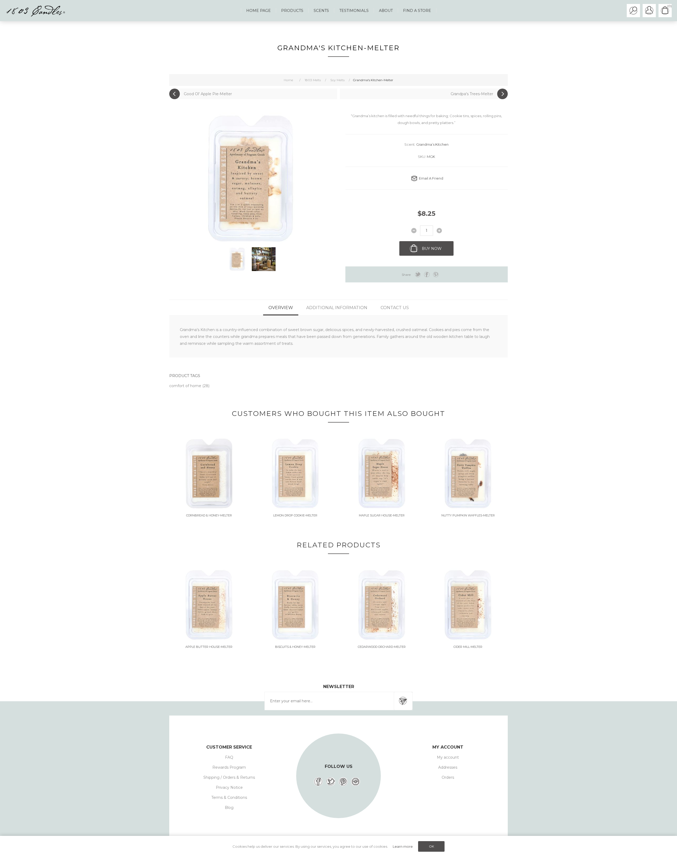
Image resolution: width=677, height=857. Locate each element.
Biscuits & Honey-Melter (295, 647)
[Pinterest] (343, 781)
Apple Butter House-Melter (208, 647)
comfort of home (185, 385)
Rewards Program (229, 767)
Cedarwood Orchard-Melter (382, 647)
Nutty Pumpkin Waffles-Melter (468, 515)
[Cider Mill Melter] (468, 605)
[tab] (280, 307)
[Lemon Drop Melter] (295, 473)
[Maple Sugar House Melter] (382, 473)
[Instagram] (355, 781)
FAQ (229, 757)
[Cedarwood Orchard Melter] (382, 605)
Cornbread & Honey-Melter (209, 515)
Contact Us (395, 307)
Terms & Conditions (229, 797)
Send (403, 701)
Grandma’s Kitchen (432, 144)
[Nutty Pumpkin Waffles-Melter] (468, 473)
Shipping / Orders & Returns (229, 777)
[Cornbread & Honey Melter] (209, 473)
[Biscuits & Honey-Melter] (295, 605)
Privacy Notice (229, 787)
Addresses (447, 767)
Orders (448, 777)
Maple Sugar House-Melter (382, 515)
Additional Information (336, 307)
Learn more (403, 846)
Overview (280, 307)
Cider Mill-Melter (468, 647)
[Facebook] (318, 781)
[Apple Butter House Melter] (209, 605)
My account (448, 757)
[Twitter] (330, 781)
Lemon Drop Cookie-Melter (295, 515)
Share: (406, 275)
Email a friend (431, 178)
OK (431, 846)
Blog (229, 807)
